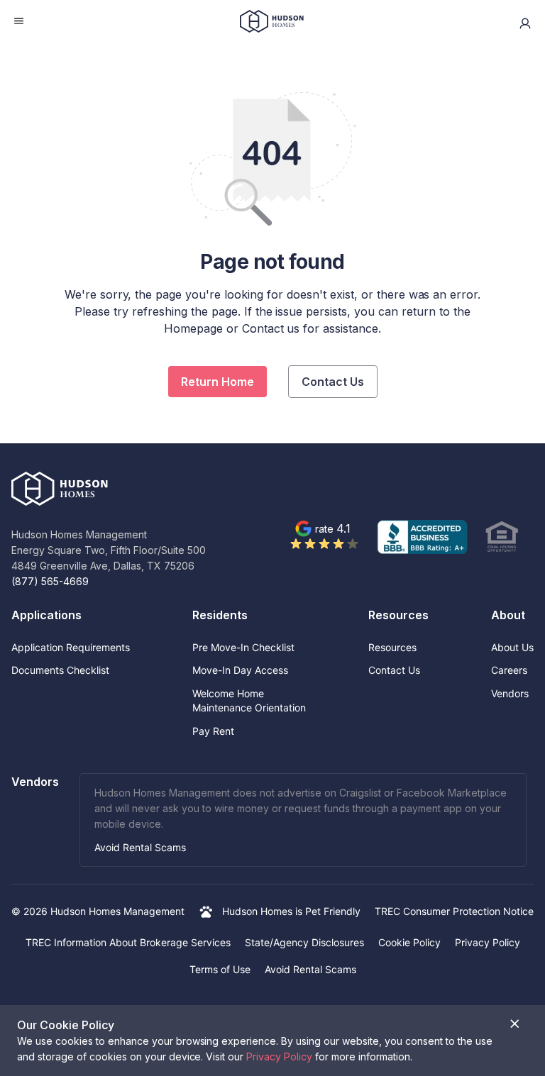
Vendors (510, 693)
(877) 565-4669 (50, 581)
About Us (512, 647)
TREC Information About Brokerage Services (128, 942)
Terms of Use (220, 969)
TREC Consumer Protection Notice (454, 911)
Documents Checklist (60, 670)
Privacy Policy (487, 942)
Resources (392, 647)
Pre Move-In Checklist (243, 647)
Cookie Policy (409, 942)
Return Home (217, 382)
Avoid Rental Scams (140, 847)
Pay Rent (213, 731)
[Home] (272, 23)
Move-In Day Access (240, 670)
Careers (509, 670)
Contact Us (333, 382)
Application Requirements (70, 647)
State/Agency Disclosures (304, 942)
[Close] (515, 1024)
